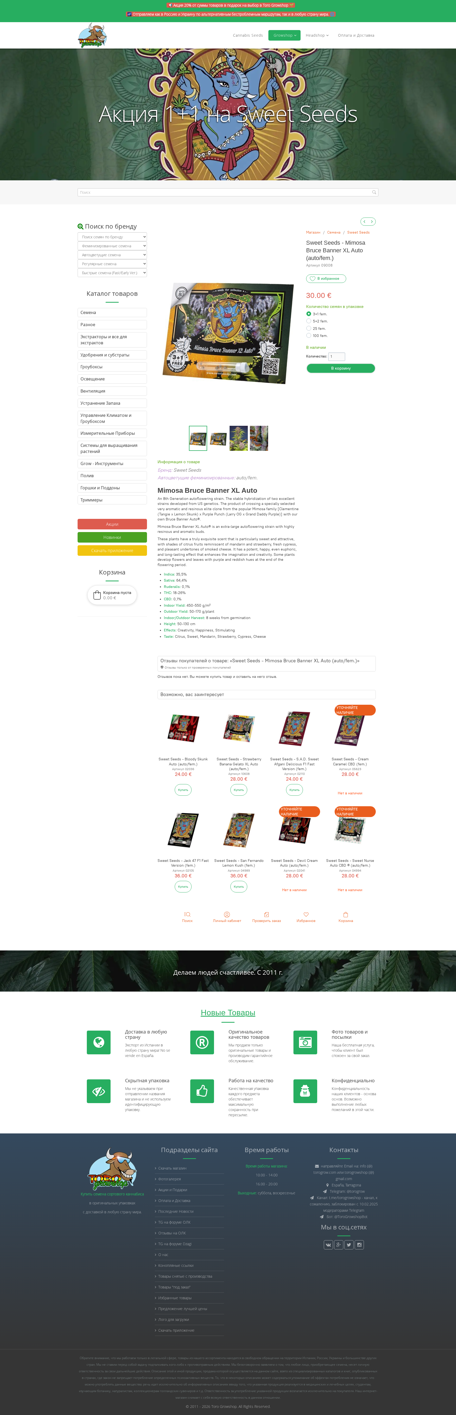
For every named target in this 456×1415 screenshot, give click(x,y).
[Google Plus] (338, 1244)
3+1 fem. (320, 314)
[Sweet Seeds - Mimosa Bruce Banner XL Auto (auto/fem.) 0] (198, 438)
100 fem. (320, 336)
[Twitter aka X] (349, 1244)
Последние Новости (175, 1211)
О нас (163, 1254)
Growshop (282, 35)
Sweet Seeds (358, 232)
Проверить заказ (266, 921)
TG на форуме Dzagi (175, 1243)
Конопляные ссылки (175, 1265)
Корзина (346, 921)
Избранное (306, 921)
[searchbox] (228, 192)
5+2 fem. (320, 321)
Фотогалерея (169, 1178)
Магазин (313, 232)
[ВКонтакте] (328, 1244)
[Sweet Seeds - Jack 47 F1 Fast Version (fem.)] (183, 830)
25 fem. (319, 328)
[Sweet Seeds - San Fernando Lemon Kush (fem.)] (239, 830)
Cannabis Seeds (248, 35)
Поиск (187, 921)
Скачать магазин (172, 1168)
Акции (112, 524)
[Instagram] (359, 1244)
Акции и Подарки (172, 1189)
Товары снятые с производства (185, 1276)
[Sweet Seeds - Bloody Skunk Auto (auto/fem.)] (183, 728)
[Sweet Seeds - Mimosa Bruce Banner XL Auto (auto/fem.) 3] (259, 438)
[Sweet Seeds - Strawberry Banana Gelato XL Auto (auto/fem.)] (239, 728)
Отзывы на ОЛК (172, 1232)
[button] (112, 595)
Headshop (315, 35)
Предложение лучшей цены (182, 1308)
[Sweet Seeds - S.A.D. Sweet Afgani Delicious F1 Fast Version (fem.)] (294, 728)
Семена (333, 232)
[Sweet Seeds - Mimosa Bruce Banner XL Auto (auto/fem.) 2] (239, 438)
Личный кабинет (227, 921)
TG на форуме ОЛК (174, 1222)
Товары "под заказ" (174, 1287)
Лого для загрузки (173, 1319)
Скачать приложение (112, 550)
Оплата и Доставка (356, 35)
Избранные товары (175, 1297)
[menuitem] (364, 221)
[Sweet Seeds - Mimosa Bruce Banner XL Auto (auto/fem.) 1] (218, 438)
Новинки (112, 537)
